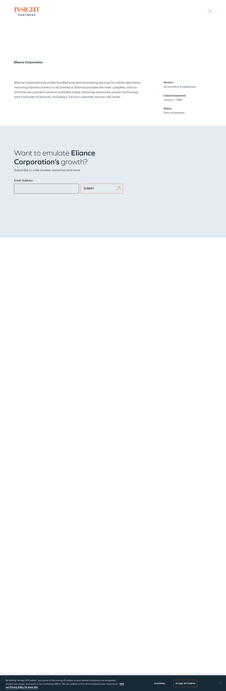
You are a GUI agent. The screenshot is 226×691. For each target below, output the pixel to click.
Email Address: (23, 180)
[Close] (220, 683)
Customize (159, 683)
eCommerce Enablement (180, 86)
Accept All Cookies (185, 683)
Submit (89, 188)
